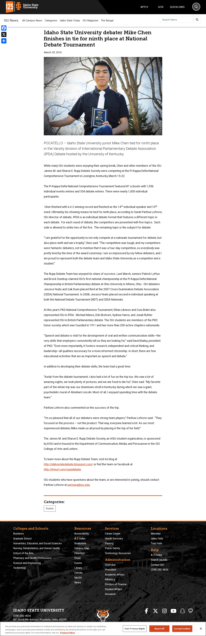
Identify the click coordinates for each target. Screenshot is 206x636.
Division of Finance (115, 584)
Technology (19, 567)
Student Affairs (113, 589)
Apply (144, 7)
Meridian (156, 533)
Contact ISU (157, 564)
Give (161, 7)
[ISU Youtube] (173, 611)
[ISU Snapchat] (182, 611)
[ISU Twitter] (155, 611)
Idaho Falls (157, 538)
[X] (4, 34)
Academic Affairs (114, 574)
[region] (103, 629)
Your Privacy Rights (135, 628)
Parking (109, 543)
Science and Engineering (27, 563)
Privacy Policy (67, 632)
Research (110, 594)
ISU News (11, 20)
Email (77, 558)
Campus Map (81, 548)
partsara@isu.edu (78, 485)
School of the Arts (23, 553)
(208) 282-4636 (160, 569)
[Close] (200, 628)
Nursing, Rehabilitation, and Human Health (36, 548)
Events (50, 508)
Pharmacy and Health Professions (32, 558)
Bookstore (80, 543)
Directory (79, 553)
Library (78, 567)
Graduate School (22, 538)
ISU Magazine (90, 20)
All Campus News (32, 20)
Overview (110, 564)
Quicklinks (177, 7)
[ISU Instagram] (164, 611)
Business (18, 533)
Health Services (114, 538)
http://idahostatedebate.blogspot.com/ (68, 464)
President (110, 569)
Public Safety (112, 548)
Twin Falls (156, 543)
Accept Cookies (182, 628)
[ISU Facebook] (146, 611)
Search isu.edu (159, 559)
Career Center (112, 533)
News (77, 582)
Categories (51, 20)
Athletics (110, 579)
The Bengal (107, 20)
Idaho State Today (70, 20)
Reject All (159, 628)
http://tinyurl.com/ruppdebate (62, 469)
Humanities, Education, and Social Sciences (37, 543)
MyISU (78, 577)
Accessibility (81, 533)
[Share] (4, 41)
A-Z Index (79, 538)
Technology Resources (118, 553)
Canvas (78, 572)
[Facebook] (4, 28)
